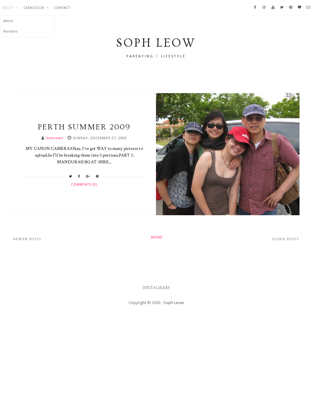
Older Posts (285, 239)
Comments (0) (84, 184)
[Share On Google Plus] (88, 176)
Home (157, 237)
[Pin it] (97, 176)
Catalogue (33, 7)
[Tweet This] (70, 176)
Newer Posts (27, 239)
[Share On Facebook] (79, 176)
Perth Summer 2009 (84, 127)
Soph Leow (173, 302)
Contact (62, 7)
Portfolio (10, 31)
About (8, 7)
